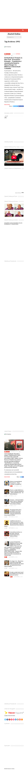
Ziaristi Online (14, 34)
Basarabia (8, 53)
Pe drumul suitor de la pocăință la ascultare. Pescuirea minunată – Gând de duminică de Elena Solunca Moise (12, 512)
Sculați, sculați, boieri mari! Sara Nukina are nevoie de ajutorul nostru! (17, 574)
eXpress (18, 53)
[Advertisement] (14, 14)
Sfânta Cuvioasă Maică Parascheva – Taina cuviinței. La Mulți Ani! (16, 483)
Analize (7, 451)
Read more (7, 104)
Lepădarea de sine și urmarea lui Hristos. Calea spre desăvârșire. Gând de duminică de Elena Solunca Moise (14, 523)
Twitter (15, 106)
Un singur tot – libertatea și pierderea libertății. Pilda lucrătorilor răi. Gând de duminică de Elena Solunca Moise (14, 563)
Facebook (21, 106)
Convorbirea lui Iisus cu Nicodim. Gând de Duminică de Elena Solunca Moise (16, 534)
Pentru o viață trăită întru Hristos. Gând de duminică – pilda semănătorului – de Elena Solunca (17, 492)
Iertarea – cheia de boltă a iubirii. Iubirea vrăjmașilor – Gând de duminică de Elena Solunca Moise (16, 501)
